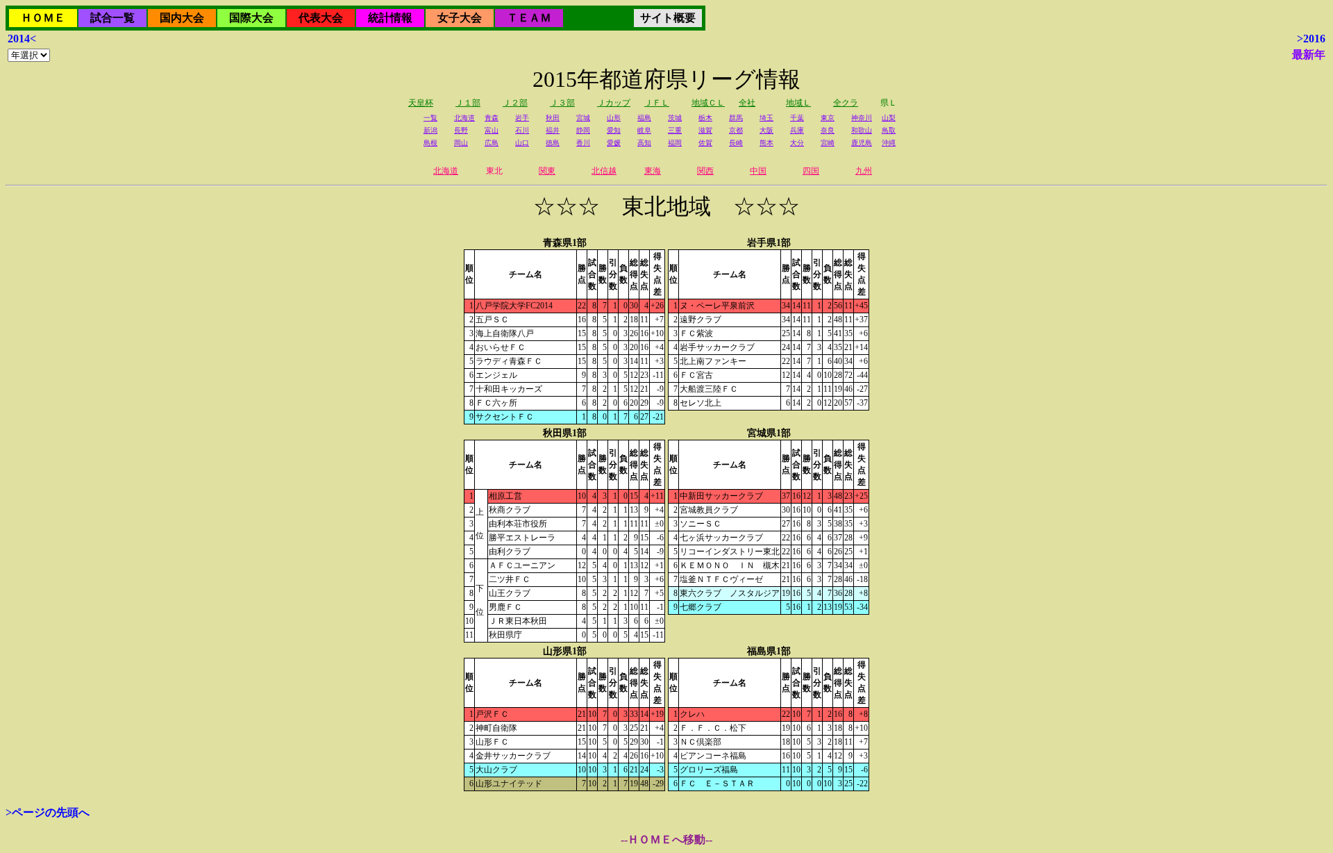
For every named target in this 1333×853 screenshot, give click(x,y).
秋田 (553, 118)
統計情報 (390, 18)
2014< (22, 38)
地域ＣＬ (708, 103)
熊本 (766, 143)
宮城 (583, 118)
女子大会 (459, 18)
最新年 (1308, 54)
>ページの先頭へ (48, 812)
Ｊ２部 (515, 103)
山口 (522, 143)
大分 (797, 143)
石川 (522, 130)
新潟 (430, 130)
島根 (430, 143)
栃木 (705, 118)
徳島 (553, 143)
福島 (644, 118)
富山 (491, 130)
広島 (491, 143)
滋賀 (705, 130)
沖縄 (889, 143)
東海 (652, 171)
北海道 (464, 118)
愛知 (614, 130)
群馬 (736, 118)
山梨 (889, 118)
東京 (828, 118)
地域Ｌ (798, 103)
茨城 (675, 118)
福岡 (675, 143)
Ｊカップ (613, 103)
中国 (758, 171)
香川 (583, 143)
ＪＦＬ (656, 103)
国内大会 (182, 18)
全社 (747, 103)
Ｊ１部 (467, 103)
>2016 (1311, 38)
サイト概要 (668, 18)
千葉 (797, 118)
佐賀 (705, 143)
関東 (547, 171)
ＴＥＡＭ (529, 18)
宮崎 (828, 143)
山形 (614, 118)
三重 (675, 130)
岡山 (461, 143)
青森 (491, 118)
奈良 (828, 130)
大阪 (766, 130)
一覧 (430, 118)
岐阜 (644, 130)
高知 (644, 143)
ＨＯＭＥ (43, 18)
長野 (461, 130)
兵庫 (797, 130)
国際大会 (251, 18)
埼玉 (766, 118)
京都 (736, 130)
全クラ (845, 103)
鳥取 (889, 130)
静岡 (583, 130)
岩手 (522, 118)
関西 (705, 171)
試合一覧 (112, 18)
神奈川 (861, 118)
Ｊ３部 (562, 103)
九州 (863, 171)
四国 (811, 171)
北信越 (604, 171)
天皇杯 (420, 103)
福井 (553, 130)
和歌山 (861, 130)
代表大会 (321, 18)
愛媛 (614, 143)
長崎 (736, 143)
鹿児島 (861, 143)
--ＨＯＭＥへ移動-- (666, 839)
